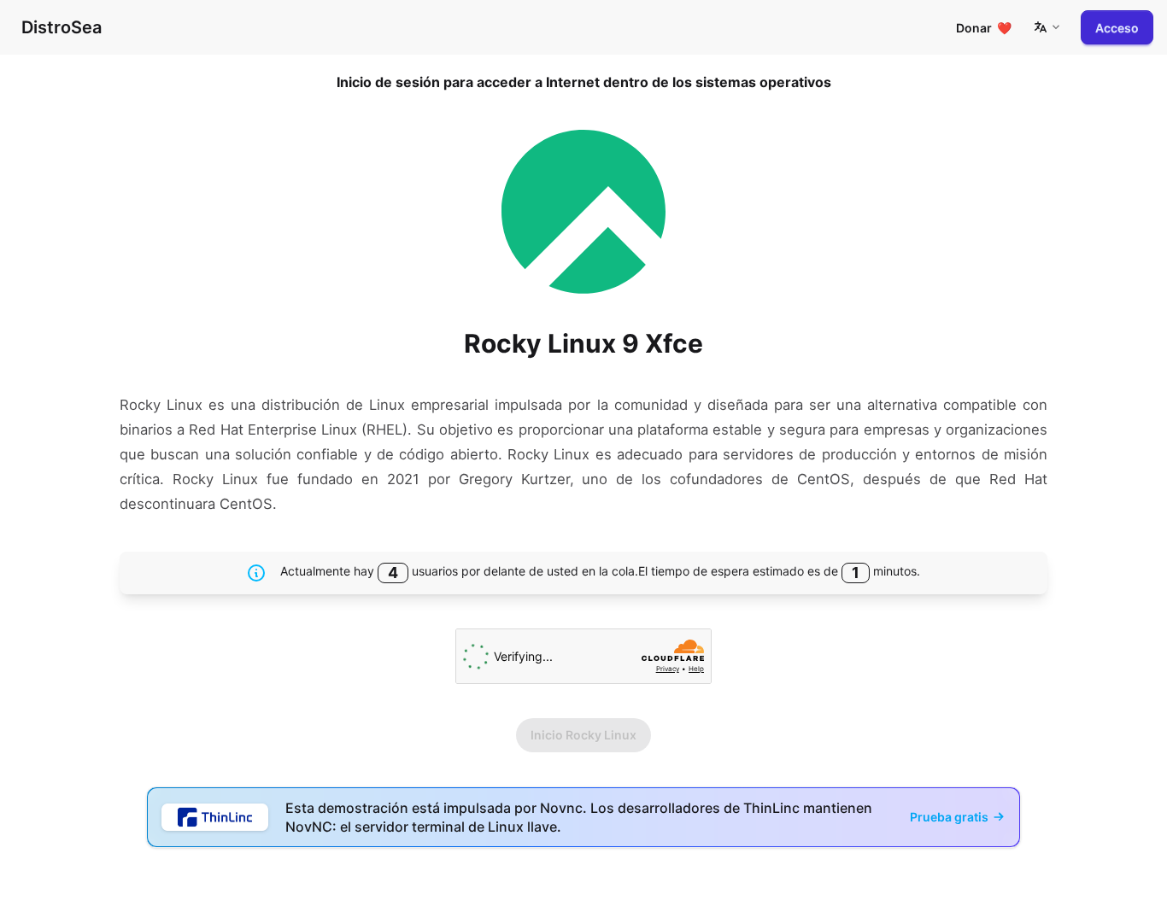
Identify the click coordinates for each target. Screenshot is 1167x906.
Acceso (1117, 27)
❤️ (984, 27)
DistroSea (61, 27)
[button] (1046, 27)
